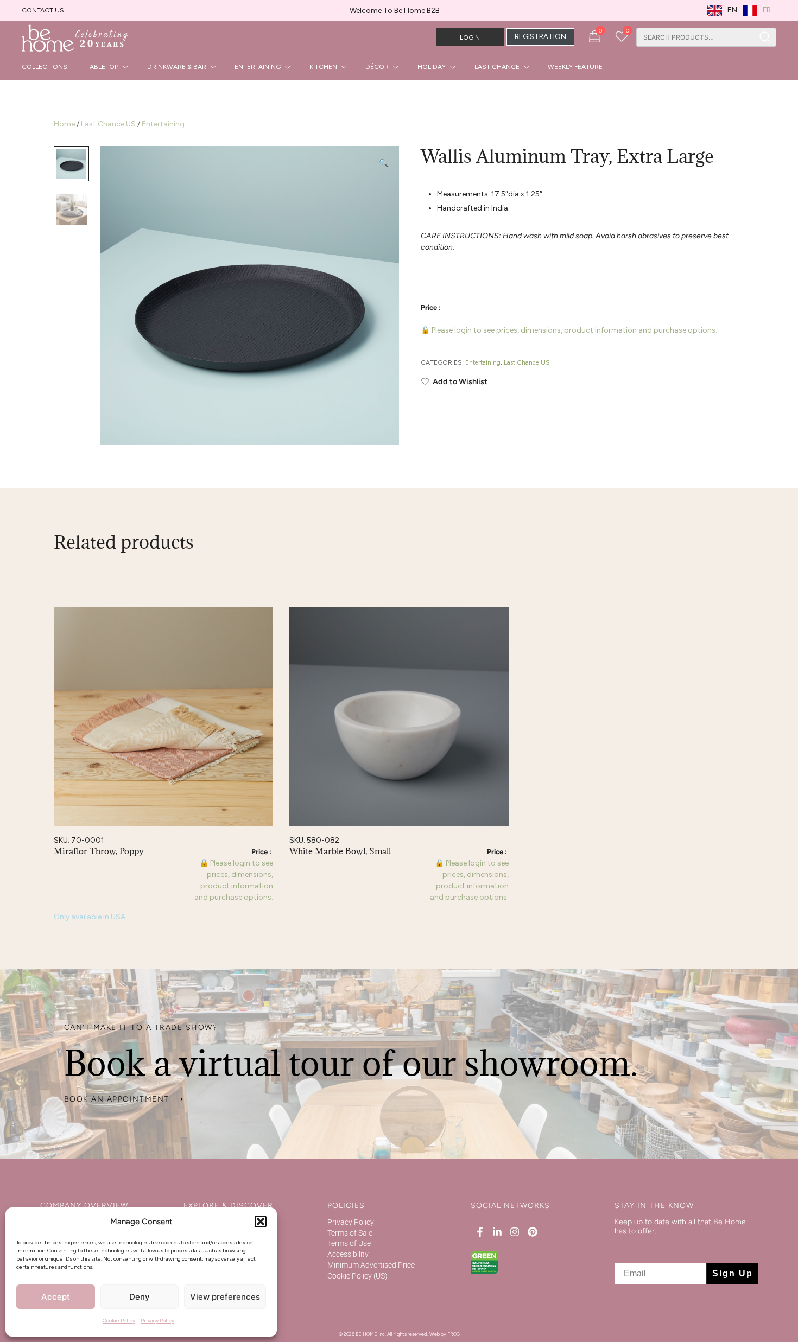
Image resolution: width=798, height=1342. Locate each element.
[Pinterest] (532, 1232)
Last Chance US (108, 124)
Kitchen (323, 67)
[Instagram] (514, 1232)
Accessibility (348, 1254)
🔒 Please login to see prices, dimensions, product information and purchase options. (569, 330)
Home (64, 124)
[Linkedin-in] (497, 1232)
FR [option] (767, 10)
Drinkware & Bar (176, 67)
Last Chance (497, 67)
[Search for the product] (765, 37)
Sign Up (732, 1273)
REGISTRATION (540, 37)
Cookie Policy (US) (357, 1275)
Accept (55, 1297)
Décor (377, 67)
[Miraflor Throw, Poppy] (163, 716)
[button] (260, 1221)
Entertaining (258, 67)
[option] (756, 10)
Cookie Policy (119, 1320)
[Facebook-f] (479, 1232)
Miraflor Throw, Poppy (99, 850)
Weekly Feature (575, 67)
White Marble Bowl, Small (340, 850)
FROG (453, 1334)
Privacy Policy (157, 1320)
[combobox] (695, 37)
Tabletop (102, 67)
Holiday (431, 67)
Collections (44, 67)
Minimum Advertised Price (371, 1265)
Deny (139, 1297)
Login (470, 37)
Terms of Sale (349, 1233)
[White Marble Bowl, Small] (399, 716)
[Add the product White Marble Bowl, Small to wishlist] (499, 624)
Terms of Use (349, 1243)
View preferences (225, 1297)
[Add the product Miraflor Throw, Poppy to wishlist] (263, 624)
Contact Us (43, 10)
